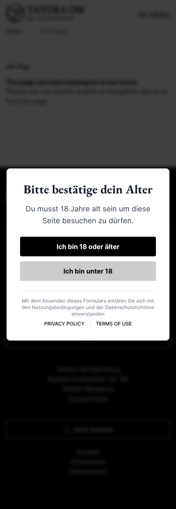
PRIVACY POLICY (64, 324)
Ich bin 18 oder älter (88, 246)
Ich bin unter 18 (88, 271)
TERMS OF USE (114, 324)
